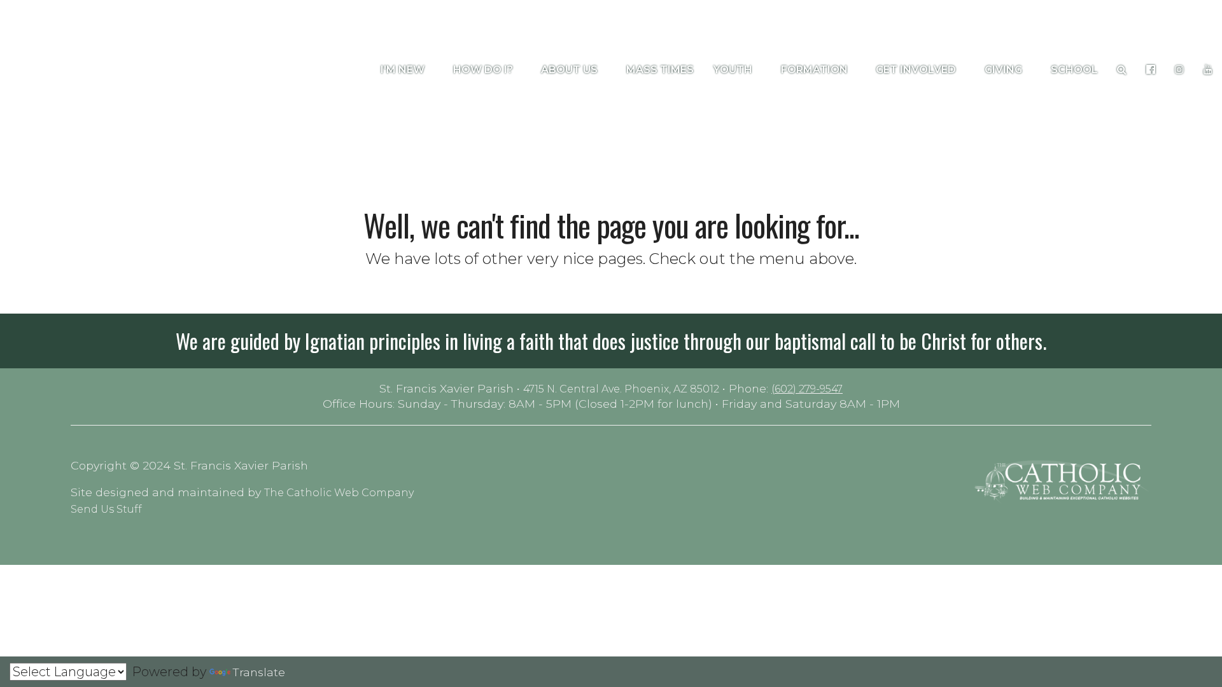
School (1074, 70)
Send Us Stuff (106, 509)
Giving (1005, 70)
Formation (815, 70)
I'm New (404, 70)
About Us (570, 70)
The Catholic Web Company (339, 493)
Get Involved (917, 70)
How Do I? (484, 70)
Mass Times (660, 70)
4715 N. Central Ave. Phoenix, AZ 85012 (621, 389)
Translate (259, 672)
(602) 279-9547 (807, 389)
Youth (734, 70)
